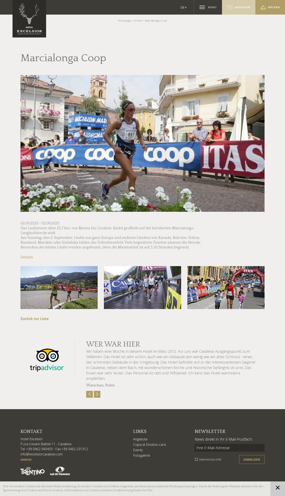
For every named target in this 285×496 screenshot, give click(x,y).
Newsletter (210, 431)
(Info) (218, 459)
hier (150, 490)
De (182, 7)
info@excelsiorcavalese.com (41, 454)
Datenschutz (210, 459)
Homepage (124, 20)
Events (138, 20)
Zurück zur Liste (34, 318)
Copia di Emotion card (149, 444)
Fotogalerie (141, 455)
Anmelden (251, 459)
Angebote (140, 439)
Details (26, 256)
